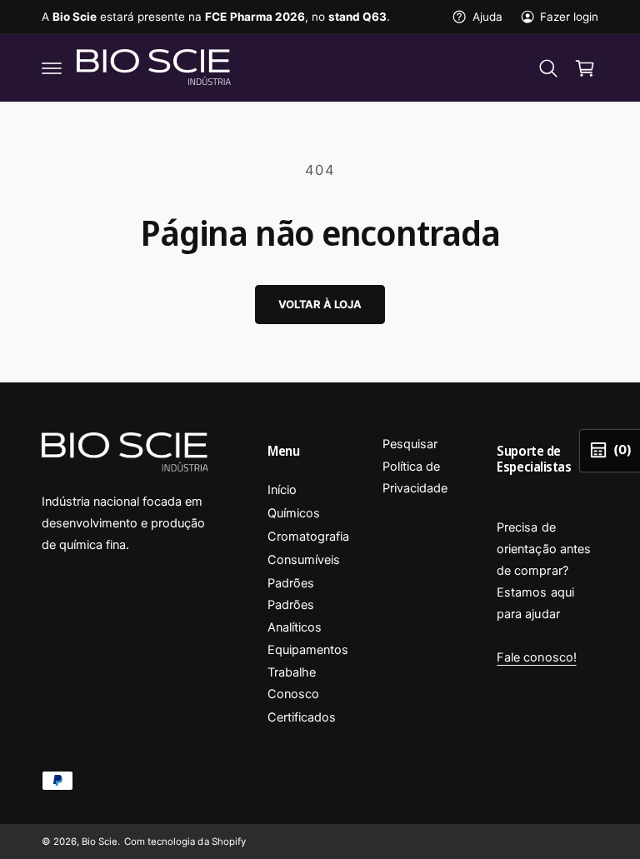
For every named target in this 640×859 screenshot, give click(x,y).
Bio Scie (100, 841)
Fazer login (569, 16)
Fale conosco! (536, 657)
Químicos (294, 513)
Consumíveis (304, 559)
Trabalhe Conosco (293, 683)
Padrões (291, 583)
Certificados (302, 717)
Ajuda (487, 16)
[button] (51, 68)
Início (282, 489)
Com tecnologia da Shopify (184, 841)
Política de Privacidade (415, 477)
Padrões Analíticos (295, 615)
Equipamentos (308, 649)
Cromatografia (308, 536)
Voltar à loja (319, 304)
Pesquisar (410, 444)
